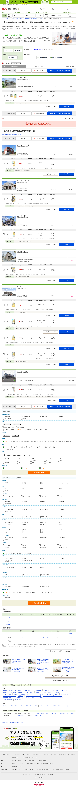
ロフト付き (64, 690)
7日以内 (41, 592)
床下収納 (61, 516)
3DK (61, 460)
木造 (42, 483)
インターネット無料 (9, 567)
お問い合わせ (40, 774)
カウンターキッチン (27, 509)
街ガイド (46, 769)
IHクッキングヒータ (46, 509)
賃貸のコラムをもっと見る (60, 676)
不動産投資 (62, 713)
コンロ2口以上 (8, 511)
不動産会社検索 (22, 715)
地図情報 (67, 769)
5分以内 (23, 447)
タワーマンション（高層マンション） (52, 696)
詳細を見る (66, 106)
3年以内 (21, 441)
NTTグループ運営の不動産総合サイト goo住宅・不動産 (14, 4)
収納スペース (44, 516)
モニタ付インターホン (28, 496)
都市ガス (43, 532)
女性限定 (61, 545)
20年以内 (52, 441)
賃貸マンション (35, 760)
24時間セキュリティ (64, 496)
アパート (7, 468)
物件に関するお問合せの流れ (50, 754)
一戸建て (43, 468)
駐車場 (41, 694)
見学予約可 (7, 416)
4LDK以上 (48, 462)
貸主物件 (38, 692)
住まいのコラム (52, 769)
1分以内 (15, 447)
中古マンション (23, 763)
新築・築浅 (27, 690)
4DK (33, 462)
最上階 (42, 488)
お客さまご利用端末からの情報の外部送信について (32, 754)
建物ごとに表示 (14, 66)
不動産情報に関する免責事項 (17, 722)
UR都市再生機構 (45, 574)
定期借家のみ (28, 553)
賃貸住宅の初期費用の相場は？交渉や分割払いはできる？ (18, 661)
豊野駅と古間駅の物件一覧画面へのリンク (11, 134)
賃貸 (47, 713)
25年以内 (60, 441)
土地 (42, 713)
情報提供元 (59, 754)
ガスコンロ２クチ (65, 694)
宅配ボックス (26, 529)
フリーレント (26, 574)
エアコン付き (8, 524)
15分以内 (46, 447)
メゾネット (43, 524)
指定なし (7, 441)
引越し (16, 769)
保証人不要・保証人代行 (9, 698)
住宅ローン (51, 763)
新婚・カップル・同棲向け (38, 698)
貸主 (6, 574)
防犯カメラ (43, 496)
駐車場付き (46, 690)
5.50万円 (70, 634)
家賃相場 (45, 760)
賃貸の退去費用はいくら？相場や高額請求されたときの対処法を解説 (68, 661)
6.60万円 (70, 637)
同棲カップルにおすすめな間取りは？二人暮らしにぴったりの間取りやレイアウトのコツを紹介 (68, 669)
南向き (24, 418)
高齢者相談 (43, 547)
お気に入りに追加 (40, 70)
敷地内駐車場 (26, 537)
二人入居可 (43, 545)
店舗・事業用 (54, 713)
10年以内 (36, 441)
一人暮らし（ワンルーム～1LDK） (60, 706)
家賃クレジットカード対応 (9, 696)
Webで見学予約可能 (7, 690)
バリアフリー (44, 558)
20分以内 (54, 447)
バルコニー (43, 529)
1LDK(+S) (48, 458)
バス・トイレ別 (26, 416)
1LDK (16, 706)
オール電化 (61, 558)
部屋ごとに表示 (39, 66)
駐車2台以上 (44, 537)
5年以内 (28, 441)
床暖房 (24, 524)
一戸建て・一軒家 (7, 694)
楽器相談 (7, 547)
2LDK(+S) (34, 460)
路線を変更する (8, 50)
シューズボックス (27, 516)
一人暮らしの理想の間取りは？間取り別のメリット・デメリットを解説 (18, 670)
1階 (5, 488)
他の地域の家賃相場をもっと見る (61, 651)
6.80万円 (45, 637)
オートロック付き (9, 496)
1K (19, 458)
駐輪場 (6, 539)
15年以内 (44, 441)
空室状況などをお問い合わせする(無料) (60, 70)
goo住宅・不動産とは (16, 754)
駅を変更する (18, 50)
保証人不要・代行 (63, 547)
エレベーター (8, 529)
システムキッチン (9, 509)
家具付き (61, 524)
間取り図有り (8, 586)
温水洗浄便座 (8, 503)
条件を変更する (13, 57)
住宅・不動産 (70, 713)
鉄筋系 (6, 483)
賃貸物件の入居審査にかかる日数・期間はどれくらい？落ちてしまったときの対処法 (43, 661)
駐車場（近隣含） (45, 416)
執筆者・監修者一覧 (60, 769)
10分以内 (37, 447)
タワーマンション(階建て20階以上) (9, 561)
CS (5, 569)
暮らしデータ (38, 715)
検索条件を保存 (43, 57)
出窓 (6, 532)
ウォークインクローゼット (11, 516)
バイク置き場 (62, 537)
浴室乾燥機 (61, 501)
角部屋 (60, 488)
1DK (33, 458)
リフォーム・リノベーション (30, 560)
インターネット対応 (27, 567)
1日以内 (27, 592)
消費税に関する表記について (31, 757)
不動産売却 (14, 766)
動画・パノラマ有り (46, 586)
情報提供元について (6, 722)
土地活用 (19, 766)
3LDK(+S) (7, 462)
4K (19, 462)
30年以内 (68, 441)
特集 (13, 769)
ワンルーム (7, 458)
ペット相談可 (8, 418)
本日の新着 (18, 592)
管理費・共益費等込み (9, 427)
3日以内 (34, 592)
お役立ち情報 (4, 769)
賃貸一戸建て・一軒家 (26, 760)
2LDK (26, 706)
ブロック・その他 (63, 483)
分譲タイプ (25, 558)
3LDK (36, 706)
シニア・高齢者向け (7, 699)
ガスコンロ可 (62, 509)
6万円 (21, 637)
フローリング (44, 522)
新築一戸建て (30, 763)
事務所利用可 (26, 547)
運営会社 (52, 774)
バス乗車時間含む (9, 449)
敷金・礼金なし (18, 690)
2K (60, 458)
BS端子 (61, 567)
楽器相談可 (5, 692)
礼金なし (6, 429)
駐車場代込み (21, 427)
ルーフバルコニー (63, 529)
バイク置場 (55, 694)
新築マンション (15, 763)
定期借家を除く (17, 553)
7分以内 (30, 447)
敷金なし (13, 429)
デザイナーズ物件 (9, 558)
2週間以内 (49, 592)
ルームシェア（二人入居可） (18, 692)
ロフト (60, 522)
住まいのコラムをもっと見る (61, 680)
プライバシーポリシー (27, 774)
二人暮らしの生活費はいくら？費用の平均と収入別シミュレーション (43, 670)
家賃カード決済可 (44, 429)
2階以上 (61, 416)
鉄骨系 (24, 483)
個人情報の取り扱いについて (18, 757)
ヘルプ (34, 774)
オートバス (43, 501)
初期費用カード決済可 (32, 429)
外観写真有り (26, 586)
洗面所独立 (25, 522)
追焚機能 (25, 501)
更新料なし (21, 429)
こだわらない (8, 592)
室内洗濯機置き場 (9, 522)
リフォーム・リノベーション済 (33, 696)
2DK (20, 460)
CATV (42, 567)
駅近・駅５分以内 (37, 690)
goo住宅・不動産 (5, 754)
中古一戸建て (36, 713)
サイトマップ (46, 774)
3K (46, 460)
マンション (25, 468)
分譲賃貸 (16, 694)
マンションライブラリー (24, 769)
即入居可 (25, 545)
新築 (14, 441)
